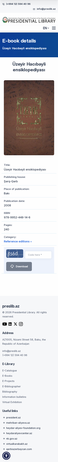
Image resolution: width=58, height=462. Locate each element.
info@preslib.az (46, 8)
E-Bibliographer (11, 386)
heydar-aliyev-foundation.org (23, 428)
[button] (6, 455)
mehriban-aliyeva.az (18, 422)
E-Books (7, 375)
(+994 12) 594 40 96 (18, 3)
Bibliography (9, 391)
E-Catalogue (9, 370)
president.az (13, 417)
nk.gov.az (11, 438)
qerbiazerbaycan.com (19, 449)
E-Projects (8, 381)
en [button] (45, 28)
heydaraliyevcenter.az (19, 433)
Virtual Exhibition (12, 402)
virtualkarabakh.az (17, 443)
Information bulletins (14, 396)
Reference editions (16, 241)
